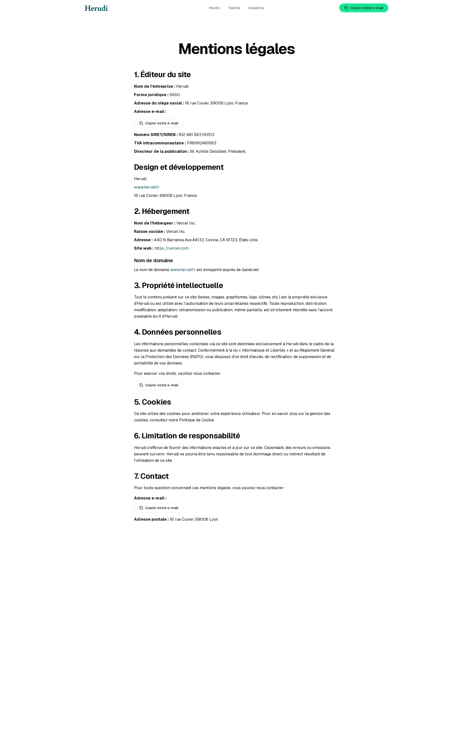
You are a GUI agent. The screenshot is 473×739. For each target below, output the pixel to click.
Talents (234, 8)
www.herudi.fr (146, 187)
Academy (256, 8)
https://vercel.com (171, 248)
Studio (214, 8)
